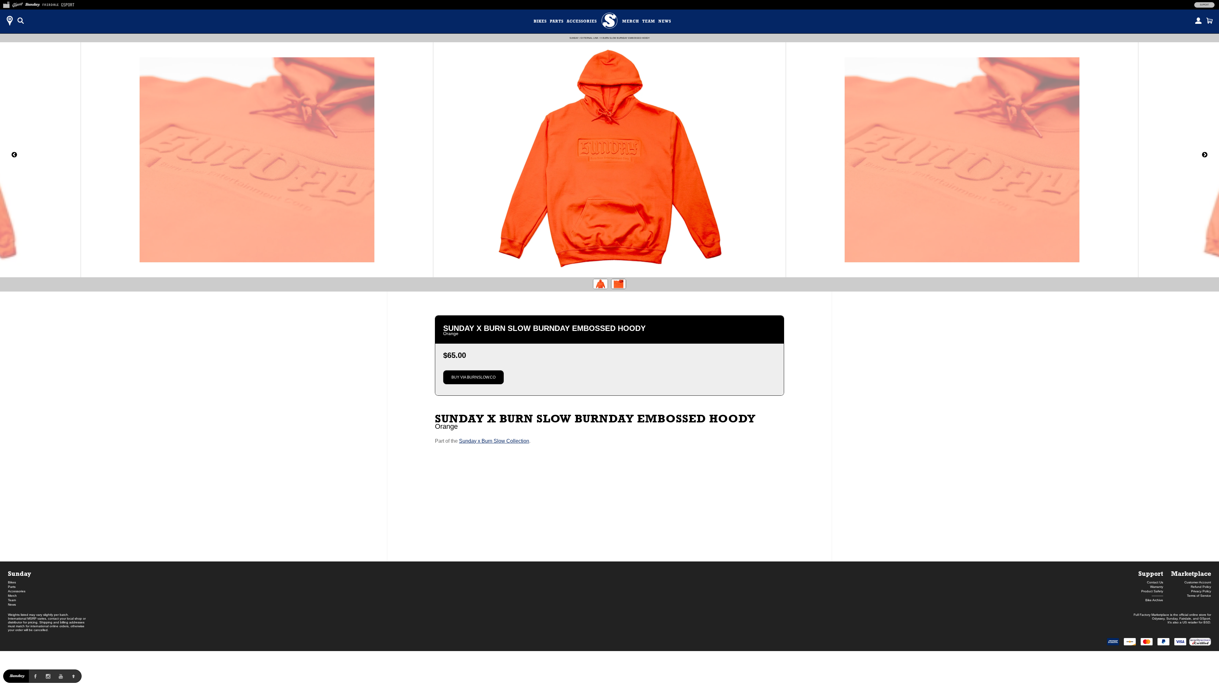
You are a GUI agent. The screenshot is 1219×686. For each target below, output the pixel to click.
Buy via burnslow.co (473, 377)
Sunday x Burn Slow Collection (494, 441)
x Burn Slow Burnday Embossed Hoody (625, 38)
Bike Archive (1154, 600)
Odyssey (1158, 618)
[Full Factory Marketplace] (6, 3)
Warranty (1156, 586)
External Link (589, 38)
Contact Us (1155, 582)
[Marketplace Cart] (1209, 21)
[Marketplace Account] (1198, 21)
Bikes (540, 21)
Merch (630, 21)
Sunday (574, 38)
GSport (1205, 618)
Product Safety (1152, 591)
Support (1204, 4)
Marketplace (1191, 573)
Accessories (582, 21)
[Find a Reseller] (9, 21)
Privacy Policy (1201, 591)
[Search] (20, 21)
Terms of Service (1199, 595)
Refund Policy (1201, 586)
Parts (556, 21)
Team (648, 21)
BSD (1206, 622)
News (664, 21)
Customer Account (1197, 582)
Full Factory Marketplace (1151, 614)
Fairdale (1185, 618)
